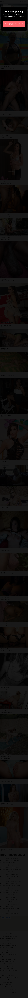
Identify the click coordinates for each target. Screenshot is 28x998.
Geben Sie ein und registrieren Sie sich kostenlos (14, 24)
